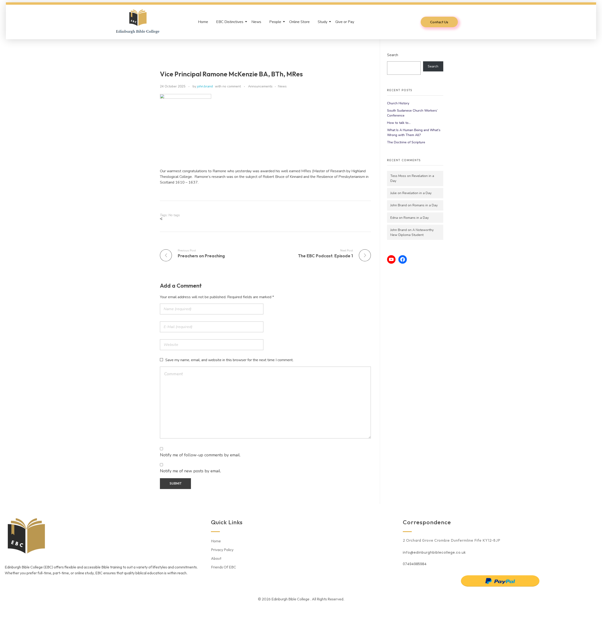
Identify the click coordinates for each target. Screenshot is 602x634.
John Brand (398, 205)
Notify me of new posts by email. (190, 471)
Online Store (299, 21)
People (275, 21)
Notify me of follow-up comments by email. (200, 455)
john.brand (205, 86)
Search (392, 54)
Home (203, 21)
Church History (398, 103)
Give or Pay (344, 21)
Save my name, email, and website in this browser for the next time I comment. (229, 360)
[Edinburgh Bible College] (137, 21)
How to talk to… (399, 123)
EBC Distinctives (229, 21)
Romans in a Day (425, 205)
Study (322, 21)
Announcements (260, 86)
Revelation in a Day (417, 193)
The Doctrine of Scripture (406, 142)
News (256, 21)
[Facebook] (402, 259)
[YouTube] (391, 259)
